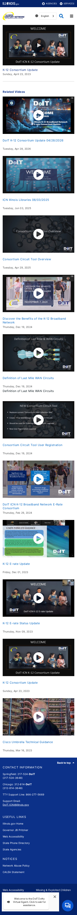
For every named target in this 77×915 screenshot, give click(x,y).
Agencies (51, 3)
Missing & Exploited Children (53, 889)
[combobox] (47, 16)
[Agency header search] (61, 16)
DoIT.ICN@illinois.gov (16, 804)
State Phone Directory (16, 842)
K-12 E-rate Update (16, 564)
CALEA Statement (13, 872)
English (45, 16)
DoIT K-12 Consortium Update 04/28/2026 (33, 140)
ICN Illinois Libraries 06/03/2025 (26, 200)
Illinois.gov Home (13, 823)
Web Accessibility (13, 836)
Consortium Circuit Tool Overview (27, 259)
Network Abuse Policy (16, 865)
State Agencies (12, 849)
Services (69, 3)
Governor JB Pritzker (15, 830)
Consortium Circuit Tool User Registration (32, 445)
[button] (38, 45)
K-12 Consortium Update (20, 682)
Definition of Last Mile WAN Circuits (28, 378)
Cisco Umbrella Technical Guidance (28, 742)
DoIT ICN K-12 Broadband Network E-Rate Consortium (32, 506)
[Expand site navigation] (71, 16)
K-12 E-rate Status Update (21, 623)
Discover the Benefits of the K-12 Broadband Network (34, 320)
